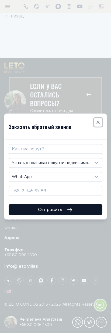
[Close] (98, 122)
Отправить (50, 209)
